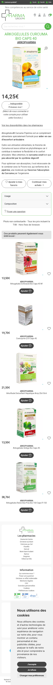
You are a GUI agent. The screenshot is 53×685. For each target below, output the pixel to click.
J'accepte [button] (31, 664)
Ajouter (25, 291)
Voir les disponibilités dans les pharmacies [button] (22, 125)
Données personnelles (26, 586)
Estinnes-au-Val (26, 544)
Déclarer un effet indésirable (26, 578)
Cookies (27, 588)
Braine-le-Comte (27, 539)
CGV (26, 583)
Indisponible (15, 105)
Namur (26, 554)
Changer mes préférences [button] (32, 675)
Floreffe (26, 547)
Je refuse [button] (32, 670)
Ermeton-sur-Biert (26, 542)
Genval (26, 549)
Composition (10, 204)
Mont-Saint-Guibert (26, 552)
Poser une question (16, 211)
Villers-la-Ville (26, 559)
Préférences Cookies (26, 591)
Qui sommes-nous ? (26, 573)
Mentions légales (26, 581)
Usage (7, 196)
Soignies (26, 556)
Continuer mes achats (39, 184)
